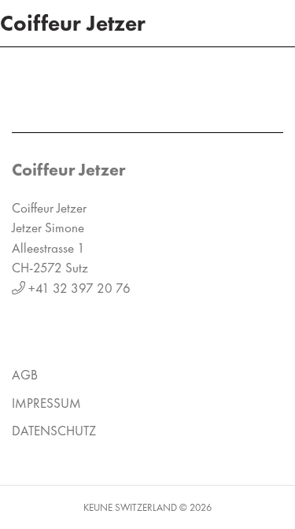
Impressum (46, 403)
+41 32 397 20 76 (79, 288)
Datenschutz (54, 430)
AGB (25, 374)
